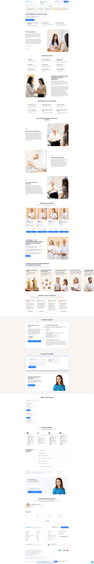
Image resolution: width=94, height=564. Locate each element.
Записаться (66, 1)
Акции (37, 539)
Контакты (38, 540)
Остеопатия (27, 532)
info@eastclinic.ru (61, 533)
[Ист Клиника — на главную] (29, 1)
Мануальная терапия (28, 536)
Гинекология (27, 539)
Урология (27, 540)
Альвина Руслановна (51, 221)
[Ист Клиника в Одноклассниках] (67, 536)
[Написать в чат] (61, 2)
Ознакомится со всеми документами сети (31, 554)
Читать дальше (30, 311)
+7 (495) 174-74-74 (57, 1)
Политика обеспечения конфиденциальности (44, 561)
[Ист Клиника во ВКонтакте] (62, 536)
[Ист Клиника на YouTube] (64, 536)
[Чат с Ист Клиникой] (92, 562)
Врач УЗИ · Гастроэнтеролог (29, 222)
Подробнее (28, 410)
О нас (48, 532)
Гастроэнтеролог (50, 222)
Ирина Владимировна (29, 221)
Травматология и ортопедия (29, 535)
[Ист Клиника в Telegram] (60, 536)
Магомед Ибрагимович (63, 221)
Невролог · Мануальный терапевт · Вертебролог (63, 223)
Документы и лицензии (51, 539)
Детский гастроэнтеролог (40, 222)
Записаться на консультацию (34, 341)
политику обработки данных (33, 365)
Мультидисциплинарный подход (52, 535)
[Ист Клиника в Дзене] (65, 536)
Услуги (37, 535)
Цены (37, 536)
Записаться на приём (65, 527)
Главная (38, 532)
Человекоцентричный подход (52, 536)
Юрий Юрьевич (39, 221)
